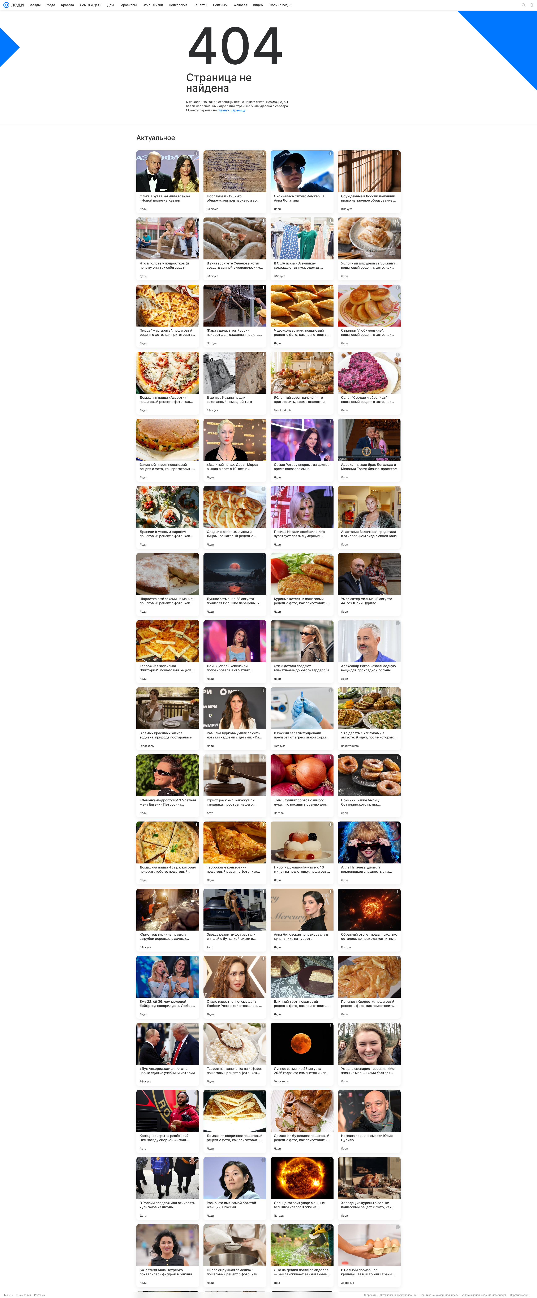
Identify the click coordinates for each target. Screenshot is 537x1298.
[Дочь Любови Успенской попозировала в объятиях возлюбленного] (234, 651)
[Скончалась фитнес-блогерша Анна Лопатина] (302, 181)
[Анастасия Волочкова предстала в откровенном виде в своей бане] (369, 517)
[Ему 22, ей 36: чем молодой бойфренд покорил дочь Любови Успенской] (167, 987)
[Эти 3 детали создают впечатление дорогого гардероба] (302, 651)
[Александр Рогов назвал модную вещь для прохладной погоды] (369, 651)
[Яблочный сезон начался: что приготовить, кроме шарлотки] (302, 383)
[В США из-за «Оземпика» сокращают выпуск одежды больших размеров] (302, 248)
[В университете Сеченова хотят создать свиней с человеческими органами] (234, 248)
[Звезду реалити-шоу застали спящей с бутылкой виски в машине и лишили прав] (234, 920)
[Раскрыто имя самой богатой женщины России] (234, 1188)
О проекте (370, 1295)
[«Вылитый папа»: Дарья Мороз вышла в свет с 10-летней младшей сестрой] (234, 450)
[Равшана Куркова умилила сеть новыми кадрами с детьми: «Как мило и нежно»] (234, 718)
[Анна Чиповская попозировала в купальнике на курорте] (302, 920)
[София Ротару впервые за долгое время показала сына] (302, 450)
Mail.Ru (8, 1295)
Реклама (39, 1295)
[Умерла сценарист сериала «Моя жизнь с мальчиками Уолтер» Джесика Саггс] (369, 1054)
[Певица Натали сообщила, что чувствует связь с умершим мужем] (302, 517)
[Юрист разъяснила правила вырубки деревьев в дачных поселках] (167, 920)
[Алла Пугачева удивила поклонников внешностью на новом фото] (369, 853)
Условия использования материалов (484, 1295)
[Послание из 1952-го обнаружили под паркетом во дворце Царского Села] (234, 181)
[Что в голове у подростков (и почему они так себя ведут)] (167, 248)
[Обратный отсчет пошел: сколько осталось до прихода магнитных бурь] (369, 920)
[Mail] (6, 5)
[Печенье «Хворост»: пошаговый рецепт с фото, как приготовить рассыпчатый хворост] (369, 987)
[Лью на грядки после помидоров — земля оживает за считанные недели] (302, 1255)
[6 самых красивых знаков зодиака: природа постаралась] (167, 718)
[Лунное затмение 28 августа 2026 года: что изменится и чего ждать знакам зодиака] (302, 1054)
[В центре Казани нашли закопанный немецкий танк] (234, 383)
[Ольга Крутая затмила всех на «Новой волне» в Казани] (167, 181)
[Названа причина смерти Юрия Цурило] (369, 1121)
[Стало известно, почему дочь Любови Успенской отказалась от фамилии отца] (234, 987)
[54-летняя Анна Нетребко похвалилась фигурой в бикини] (167, 1255)
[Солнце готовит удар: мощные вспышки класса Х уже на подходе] (302, 1188)
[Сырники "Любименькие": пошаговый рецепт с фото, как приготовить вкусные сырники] (369, 316)
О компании (23, 1295)
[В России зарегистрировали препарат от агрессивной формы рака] (302, 718)
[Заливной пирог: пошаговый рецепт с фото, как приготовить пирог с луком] (167, 450)
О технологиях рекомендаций (398, 1295)
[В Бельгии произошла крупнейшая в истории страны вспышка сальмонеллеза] (369, 1255)
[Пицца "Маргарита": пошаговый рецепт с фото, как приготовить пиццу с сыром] (167, 316)
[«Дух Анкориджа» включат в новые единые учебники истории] (167, 1054)
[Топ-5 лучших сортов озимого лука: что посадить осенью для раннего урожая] (302, 785)
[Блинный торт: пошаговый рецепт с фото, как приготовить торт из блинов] (302, 987)
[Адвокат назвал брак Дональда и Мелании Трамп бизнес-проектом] (369, 450)
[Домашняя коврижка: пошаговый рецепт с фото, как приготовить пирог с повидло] (234, 1121)
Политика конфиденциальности (439, 1295)
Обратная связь (519, 1295)
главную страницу (231, 110)
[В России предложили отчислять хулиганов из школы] (167, 1188)
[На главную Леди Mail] (16, 5)
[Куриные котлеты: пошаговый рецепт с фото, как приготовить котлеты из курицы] (302, 584)
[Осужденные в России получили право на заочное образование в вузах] (369, 181)
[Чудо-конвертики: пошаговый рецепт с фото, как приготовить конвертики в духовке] (302, 316)
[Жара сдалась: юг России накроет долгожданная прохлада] (234, 316)
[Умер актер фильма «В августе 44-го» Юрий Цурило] (369, 584)
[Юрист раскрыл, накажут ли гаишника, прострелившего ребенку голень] (234, 785)
